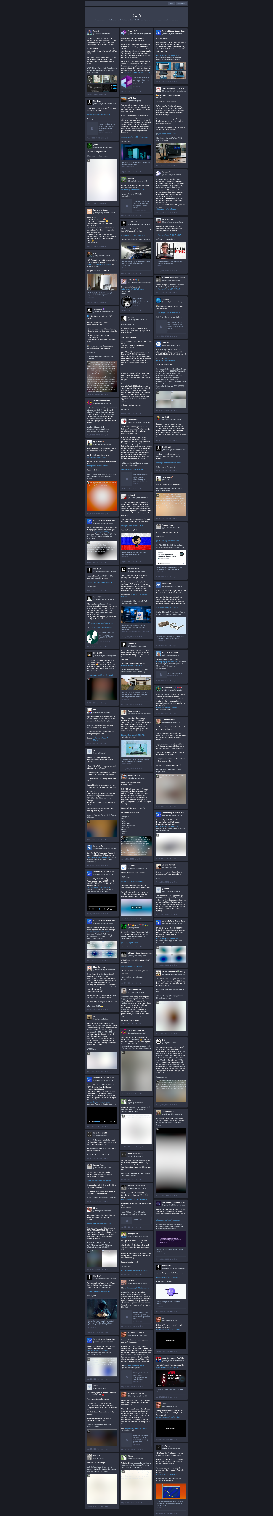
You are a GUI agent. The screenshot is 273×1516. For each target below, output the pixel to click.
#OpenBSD (108, 1032)
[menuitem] (102, 902)
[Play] (90, 909)
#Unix (94, 1049)
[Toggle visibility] (88, 76)
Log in (171, 3)
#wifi (123, 409)
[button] (102, 902)
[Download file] (110, 909)
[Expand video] (107, 909)
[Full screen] (114, 909)
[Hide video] (104, 909)
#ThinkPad (90, 1030)
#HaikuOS (110, 1023)
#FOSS (89, 1049)
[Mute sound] (93, 909)
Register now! (181, 3)
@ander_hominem (127, 324)
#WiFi (103, 1026)
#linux (127, 409)
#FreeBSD (97, 1032)
